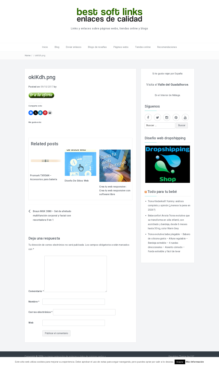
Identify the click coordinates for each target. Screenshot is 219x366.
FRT (192, 356)
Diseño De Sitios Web (77, 180)
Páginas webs (121, 47)
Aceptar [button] (179, 362)
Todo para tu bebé (162, 192)
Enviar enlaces (73, 47)
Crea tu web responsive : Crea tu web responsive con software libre (114, 190)
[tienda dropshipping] (167, 164)
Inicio (45, 47)
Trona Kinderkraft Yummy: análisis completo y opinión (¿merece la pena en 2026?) (169, 205)
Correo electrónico (40, 312)
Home (28, 55)
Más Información (195, 361)
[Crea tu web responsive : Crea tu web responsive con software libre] (115, 165)
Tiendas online (143, 47)
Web (30, 322)
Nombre (33, 301)
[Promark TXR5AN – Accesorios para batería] (46, 160)
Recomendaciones (167, 47)
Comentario (36, 291)
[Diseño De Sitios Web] (80, 162)
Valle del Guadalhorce (173, 84)
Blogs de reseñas (97, 47)
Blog (57, 47)
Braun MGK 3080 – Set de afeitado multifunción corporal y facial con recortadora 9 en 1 (52, 215)
